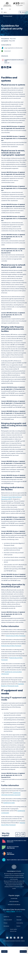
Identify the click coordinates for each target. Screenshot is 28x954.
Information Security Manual (14, 904)
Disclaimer (6, 926)
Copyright (18, 919)
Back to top (23, 951)
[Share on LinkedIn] (8, 67)
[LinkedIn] (18, 937)
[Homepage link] (14, 4)
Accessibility (19, 923)
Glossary (18, 916)
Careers (18, 926)
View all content (8, 919)
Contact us (6, 916)
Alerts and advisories (14, 901)
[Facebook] (11, 937)
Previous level (7, 16)
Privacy (5, 923)
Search (24, 12)
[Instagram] (14, 937)
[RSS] (21, 937)
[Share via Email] (10, 67)
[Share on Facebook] (5, 67)
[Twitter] (7, 937)
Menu (5, 12)
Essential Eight (14, 898)
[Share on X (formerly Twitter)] (2, 67)
